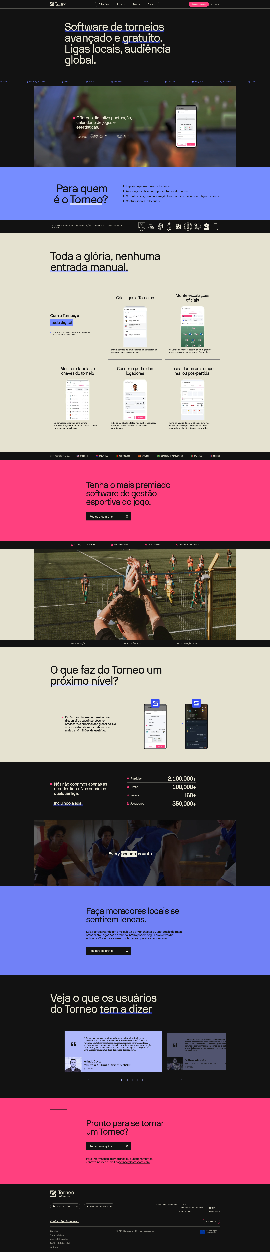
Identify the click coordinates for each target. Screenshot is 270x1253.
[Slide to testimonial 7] (142, 1080)
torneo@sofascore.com (134, 1162)
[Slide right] (181, 1080)
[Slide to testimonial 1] (121, 1080)
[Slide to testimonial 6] (138, 1080)
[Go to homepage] (57, 4)
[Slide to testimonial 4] (131, 1080)
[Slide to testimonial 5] (135, 1080)
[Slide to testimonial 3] (128, 1080)
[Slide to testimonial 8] (145, 1080)
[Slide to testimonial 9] (148, 1080)
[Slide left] (89, 1080)
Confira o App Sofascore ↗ (64, 1221)
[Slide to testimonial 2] (125, 1080)
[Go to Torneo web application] (62, 1193)
